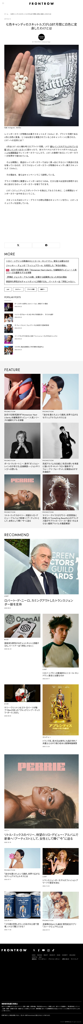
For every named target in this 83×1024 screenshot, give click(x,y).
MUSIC (58, 955)
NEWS (33, 955)
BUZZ (40, 957)
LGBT (8, 289)
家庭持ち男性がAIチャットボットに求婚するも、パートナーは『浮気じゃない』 (41, 281)
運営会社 (34, 959)
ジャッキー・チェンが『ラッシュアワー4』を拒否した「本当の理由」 (36, 265)
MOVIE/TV (52, 955)
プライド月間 (30, 289)
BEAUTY (46, 955)
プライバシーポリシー (54, 959)
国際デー (42, 289)
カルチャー (18, 289)
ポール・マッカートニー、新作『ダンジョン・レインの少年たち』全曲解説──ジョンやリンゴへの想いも (22, 466)
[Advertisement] (41, 223)
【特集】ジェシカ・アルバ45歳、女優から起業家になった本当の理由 (36, 277)
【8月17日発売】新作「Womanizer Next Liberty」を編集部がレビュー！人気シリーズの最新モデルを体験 (41, 271)
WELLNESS (72, 955)
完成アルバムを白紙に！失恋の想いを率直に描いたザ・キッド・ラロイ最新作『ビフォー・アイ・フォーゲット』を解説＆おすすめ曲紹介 (60, 467)
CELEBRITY (65, 955)
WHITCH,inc (68, 1022)
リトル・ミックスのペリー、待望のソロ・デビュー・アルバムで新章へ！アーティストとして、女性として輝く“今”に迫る (21, 518)
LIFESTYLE (34, 957)
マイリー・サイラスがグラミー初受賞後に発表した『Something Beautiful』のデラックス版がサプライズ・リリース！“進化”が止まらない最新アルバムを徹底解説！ (60, 519)
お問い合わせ (65, 959)
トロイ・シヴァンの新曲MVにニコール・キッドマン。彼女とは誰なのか (37, 261)
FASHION (39, 955)
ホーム (6, 14)
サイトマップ (74, 959)
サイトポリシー (42, 959)
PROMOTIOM (9, 411)
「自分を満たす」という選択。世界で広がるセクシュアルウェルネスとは (60, 416)
